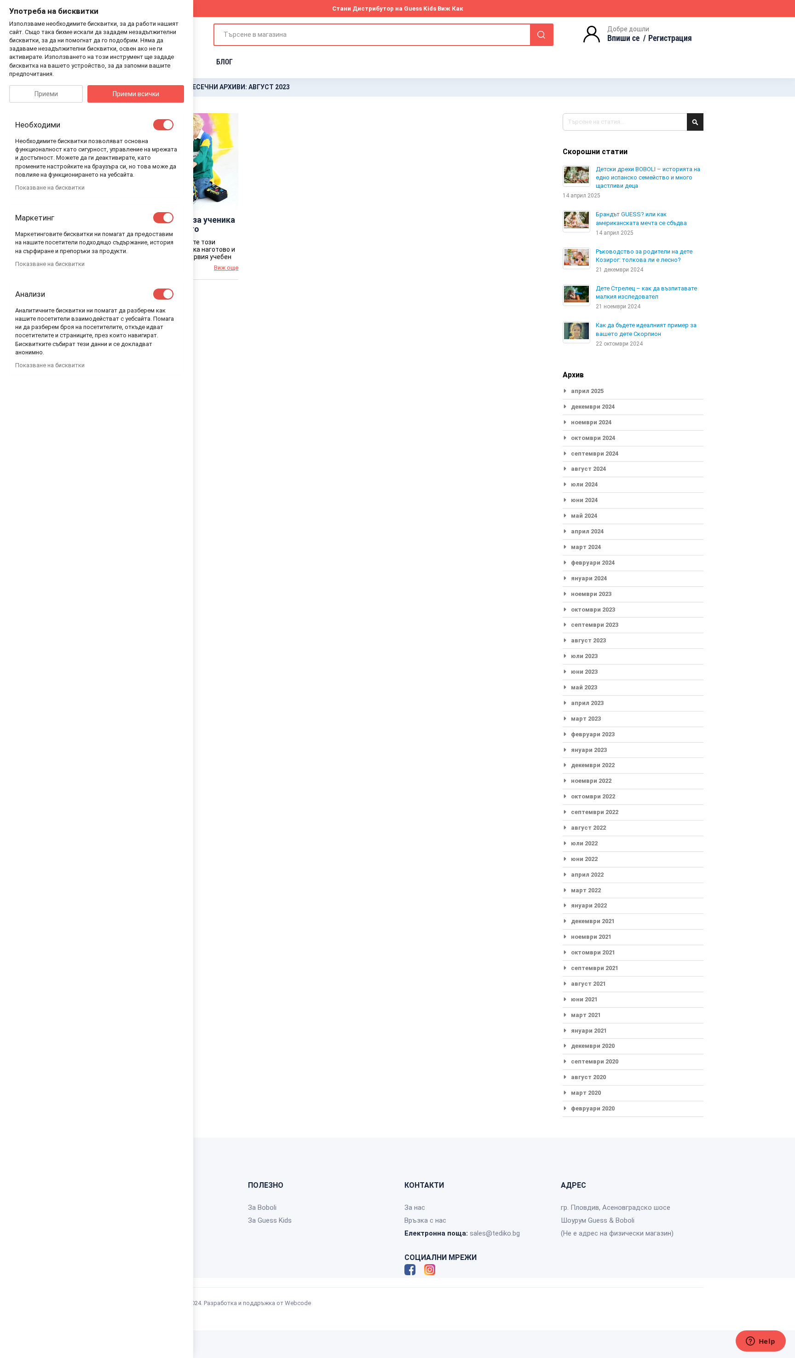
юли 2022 (584, 843)
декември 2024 (593, 406)
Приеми (46, 94)
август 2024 (588, 468)
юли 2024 (584, 484)
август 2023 (588, 640)
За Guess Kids (270, 1220)
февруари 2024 (593, 562)
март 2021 (586, 1014)
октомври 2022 (593, 796)
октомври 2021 (593, 952)
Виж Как (450, 8)
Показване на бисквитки (50, 187)
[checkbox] (163, 124)
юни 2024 (584, 500)
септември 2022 (594, 812)
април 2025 (587, 390)
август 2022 (588, 827)
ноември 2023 (591, 593)
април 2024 (587, 531)
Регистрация (670, 37)
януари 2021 (589, 1030)
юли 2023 (584, 656)
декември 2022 (593, 765)
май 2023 (584, 687)
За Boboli (262, 1207)
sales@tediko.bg (495, 1233)
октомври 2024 (593, 437)
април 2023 (587, 702)
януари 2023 (589, 749)
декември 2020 (593, 1045)
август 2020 (588, 1077)
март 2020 (586, 1092)
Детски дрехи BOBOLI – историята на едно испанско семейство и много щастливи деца (648, 177)
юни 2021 (584, 999)
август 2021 (588, 983)
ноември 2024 (591, 422)
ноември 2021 (591, 936)
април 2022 (587, 874)
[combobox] (383, 34)
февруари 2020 (593, 1108)
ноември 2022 (591, 780)
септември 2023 (594, 624)
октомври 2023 (593, 609)
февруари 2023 (593, 734)
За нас (414, 1207)
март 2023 (586, 718)
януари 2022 (589, 905)
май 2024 (584, 515)
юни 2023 (584, 671)
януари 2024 (589, 578)
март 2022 (586, 890)
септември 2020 (594, 1061)
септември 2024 (594, 453)
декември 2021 (593, 921)
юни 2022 (584, 858)
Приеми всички (136, 94)
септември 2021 (594, 968)
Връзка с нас (425, 1220)
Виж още (226, 267)
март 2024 (586, 546)
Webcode (298, 1303)
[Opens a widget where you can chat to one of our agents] (760, 1341)
